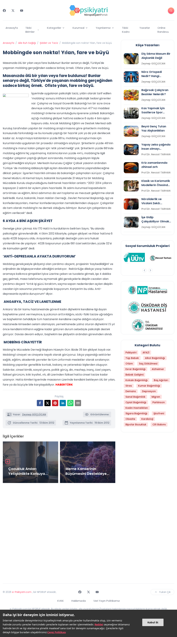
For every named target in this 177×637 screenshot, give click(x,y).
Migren (156, 397)
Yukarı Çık (165, 592)
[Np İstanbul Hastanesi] (147, 290)
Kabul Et (152, 622)
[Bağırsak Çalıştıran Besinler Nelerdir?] (131, 95)
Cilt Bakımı (159, 424)
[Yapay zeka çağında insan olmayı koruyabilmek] (131, 149)
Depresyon (149, 391)
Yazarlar (144, 28)
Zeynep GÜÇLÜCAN (34, 414)
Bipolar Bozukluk (135, 424)
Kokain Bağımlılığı (136, 380)
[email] (78, 403)
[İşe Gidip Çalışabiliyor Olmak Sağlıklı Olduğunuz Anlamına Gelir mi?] (131, 222)
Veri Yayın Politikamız (106, 601)
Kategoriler (54, 28)
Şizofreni (158, 413)
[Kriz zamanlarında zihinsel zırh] (131, 167)
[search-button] (171, 10)
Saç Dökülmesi (148, 363)
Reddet (99, 624)
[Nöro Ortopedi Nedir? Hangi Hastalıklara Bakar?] (131, 76)
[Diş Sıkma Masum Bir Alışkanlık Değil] (131, 58)
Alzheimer (158, 369)
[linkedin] (63, 403)
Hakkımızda (78, 601)
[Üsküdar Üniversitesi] (147, 325)
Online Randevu (163, 30)
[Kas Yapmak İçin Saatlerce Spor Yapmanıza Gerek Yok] (131, 113)
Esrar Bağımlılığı (135, 369)
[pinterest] (55, 403)
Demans (130, 391)
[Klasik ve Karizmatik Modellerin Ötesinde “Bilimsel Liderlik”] (131, 185)
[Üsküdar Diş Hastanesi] (147, 308)
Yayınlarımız (103, 28)
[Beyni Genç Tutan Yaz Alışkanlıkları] (131, 131)
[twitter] (47, 403)
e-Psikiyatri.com (21, 592)
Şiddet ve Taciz (49, 43)
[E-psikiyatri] (88, 10)
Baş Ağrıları (161, 380)
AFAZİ (146, 352)
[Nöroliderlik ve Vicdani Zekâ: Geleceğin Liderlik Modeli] (131, 204)
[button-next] (150, 270)
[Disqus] (59, 532)
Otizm (129, 363)
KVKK (60, 601)
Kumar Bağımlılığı (149, 385)
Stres (128, 385)
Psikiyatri (130, 352)
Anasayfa (12, 28)
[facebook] (40, 403)
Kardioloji (147, 419)
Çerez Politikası (56, 632)
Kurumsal (78, 28)
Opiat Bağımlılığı (135, 402)
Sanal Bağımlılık (135, 397)
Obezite (130, 419)
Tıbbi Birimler (30, 30)
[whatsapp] (70, 403)
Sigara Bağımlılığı (136, 413)
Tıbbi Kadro (126, 30)
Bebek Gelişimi (134, 374)
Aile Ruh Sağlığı (27, 43)
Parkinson (158, 402)
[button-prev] (144, 270)
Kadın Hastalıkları (136, 408)
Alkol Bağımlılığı (155, 358)
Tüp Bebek (132, 358)
